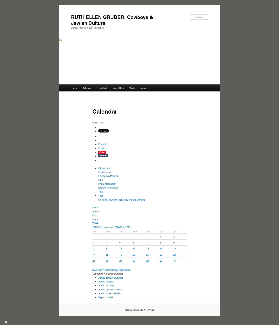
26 (120, 260)
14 (147, 248)
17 (93, 254)
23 (174, 254)
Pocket (102, 144)
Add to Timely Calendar (110, 277)
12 (120, 248)
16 (174, 248)
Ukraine (141, 199)
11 (107, 248)
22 (161, 254)
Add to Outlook (106, 285)
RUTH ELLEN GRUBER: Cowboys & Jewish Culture (112, 19)
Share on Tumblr (103, 155)
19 (120, 254)
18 (107, 254)
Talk (100, 191)
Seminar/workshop (108, 187)
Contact (143, 87)
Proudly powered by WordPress (139, 309)
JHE (126, 199)
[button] (107, 273)
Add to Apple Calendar (110, 289)
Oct (100, 227)
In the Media (102, 87)
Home (74, 87)
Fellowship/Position (108, 175)
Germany (103, 199)
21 (147, 254)
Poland (133, 199)
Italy (121, 199)
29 (161, 260)
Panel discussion (107, 183)
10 (93, 248)
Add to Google (105, 281)
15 (161, 248)
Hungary (114, 199)
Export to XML (106, 297)
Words (132, 87)
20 (134, 254)
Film (100, 180)
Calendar (87, 87)
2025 (127, 227)
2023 (95, 227)
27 (134, 260)
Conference (104, 172)
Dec (122, 227)
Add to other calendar (109, 293)
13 (134, 248)
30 (174, 260)
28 (147, 260)
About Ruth (118, 87)
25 (107, 260)
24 (93, 260)
